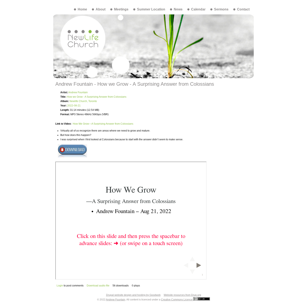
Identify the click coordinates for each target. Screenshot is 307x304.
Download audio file (98, 285)
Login (60, 285)
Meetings (121, 9)
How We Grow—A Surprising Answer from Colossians (103, 123)
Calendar (198, 9)
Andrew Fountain (78, 92)
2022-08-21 (74, 105)
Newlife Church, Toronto (83, 101)
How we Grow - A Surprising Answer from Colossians (96, 96)
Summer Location (151, 9)
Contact (243, 9)
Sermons (221, 9)
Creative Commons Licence (177, 299)
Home (82, 9)
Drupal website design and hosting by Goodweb (133, 295)
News (178, 9)
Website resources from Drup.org (182, 295)
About (100, 9)
